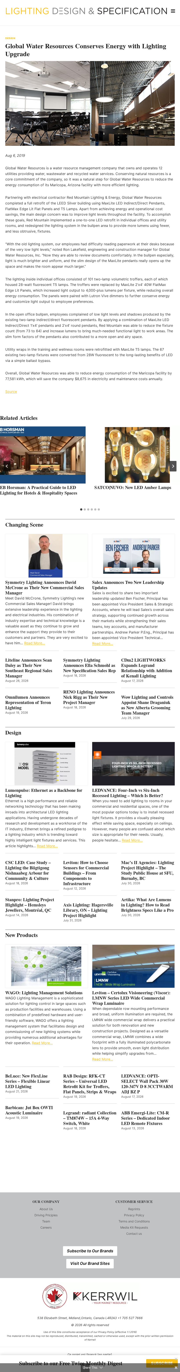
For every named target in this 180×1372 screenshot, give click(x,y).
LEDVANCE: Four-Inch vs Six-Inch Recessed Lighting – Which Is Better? (127, 793)
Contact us (134, 1233)
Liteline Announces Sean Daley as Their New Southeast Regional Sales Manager (28, 668)
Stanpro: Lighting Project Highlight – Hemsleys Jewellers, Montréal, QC (29, 905)
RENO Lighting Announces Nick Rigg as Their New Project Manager (89, 697)
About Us (46, 1209)
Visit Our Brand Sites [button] (90, 1263)
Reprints (134, 1209)
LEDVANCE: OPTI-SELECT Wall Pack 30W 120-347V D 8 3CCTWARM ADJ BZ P (147, 1083)
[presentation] (43, 455)
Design (10, 38)
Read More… (34, 643)
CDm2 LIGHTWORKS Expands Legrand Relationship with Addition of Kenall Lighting (146, 668)
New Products (21, 935)
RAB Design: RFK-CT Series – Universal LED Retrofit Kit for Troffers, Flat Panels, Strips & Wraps (89, 1083)
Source (11, 391)
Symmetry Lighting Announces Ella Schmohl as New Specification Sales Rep (89, 665)
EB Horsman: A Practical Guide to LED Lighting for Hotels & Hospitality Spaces (38, 490)
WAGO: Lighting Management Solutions (44, 992)
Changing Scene (24, 524)
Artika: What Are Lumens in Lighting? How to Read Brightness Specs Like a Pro (147, 905)
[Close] (176, 1359)
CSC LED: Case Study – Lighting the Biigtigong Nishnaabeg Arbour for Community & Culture (28, 870)
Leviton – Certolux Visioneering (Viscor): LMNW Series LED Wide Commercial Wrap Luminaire (131, 998)
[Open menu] (173, 10)
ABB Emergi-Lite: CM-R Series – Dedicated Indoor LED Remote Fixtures (145, 1118)
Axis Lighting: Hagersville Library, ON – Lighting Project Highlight (88, 910)
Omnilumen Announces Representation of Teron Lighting (28, 702)
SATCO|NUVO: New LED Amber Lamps (132, 487)
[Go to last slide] (7, 466)
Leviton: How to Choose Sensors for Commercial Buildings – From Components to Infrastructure (86, 873)
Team (46, 1221)
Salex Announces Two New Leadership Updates (128, 585)
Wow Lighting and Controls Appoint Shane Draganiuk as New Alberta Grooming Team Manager (147, 705)
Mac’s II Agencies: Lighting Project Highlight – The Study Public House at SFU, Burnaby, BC (147, 870)
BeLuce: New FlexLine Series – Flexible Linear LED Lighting (27, 1081)
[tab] (81, 509)
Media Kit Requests (134, 1227)
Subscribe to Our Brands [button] (90, 1251)
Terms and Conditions (134, 1221)
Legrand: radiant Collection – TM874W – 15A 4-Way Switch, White (89, 1118)
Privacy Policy (134, 1215)
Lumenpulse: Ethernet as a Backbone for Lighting (43, 793)
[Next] (172, 466)
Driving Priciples (46, 1215)
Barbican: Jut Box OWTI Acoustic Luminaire (29, 1110)
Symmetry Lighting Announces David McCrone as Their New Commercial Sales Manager (44, 588)
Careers (46, 1227)
